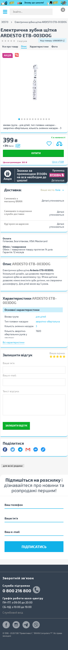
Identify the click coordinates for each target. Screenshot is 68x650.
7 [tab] (35, 119)
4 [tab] (27, 119)
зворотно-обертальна (48, 321)
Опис (24, 46)
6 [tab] (33, 119)
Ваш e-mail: (9, 375)
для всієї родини (12, 465)
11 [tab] (46, 119)
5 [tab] (30, 119)
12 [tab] (49, 119)
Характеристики (39, 46)
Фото (54, 46)
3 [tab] (24, 119)
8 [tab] (38, 119)
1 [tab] (19, 119)
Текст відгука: (11, 391)
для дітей (41, 316)
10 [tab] (43, 119)
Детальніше (57, 180)
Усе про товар (10, 46)
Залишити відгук (16, 425)
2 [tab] (22, 119)
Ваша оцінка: (57, 353)
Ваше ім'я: (9, 363)
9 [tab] (41, 119)
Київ (57, 189)
